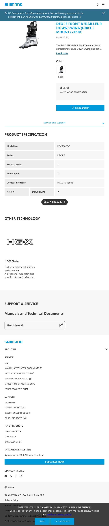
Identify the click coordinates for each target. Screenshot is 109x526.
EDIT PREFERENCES (62, 521)
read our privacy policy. (59, 514)
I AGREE (42, 521)
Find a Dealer (82, 107)
